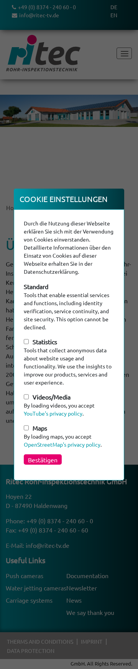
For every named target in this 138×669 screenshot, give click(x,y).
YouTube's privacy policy (53, 413)
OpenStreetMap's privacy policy (62, 444)
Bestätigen (43, 460)
